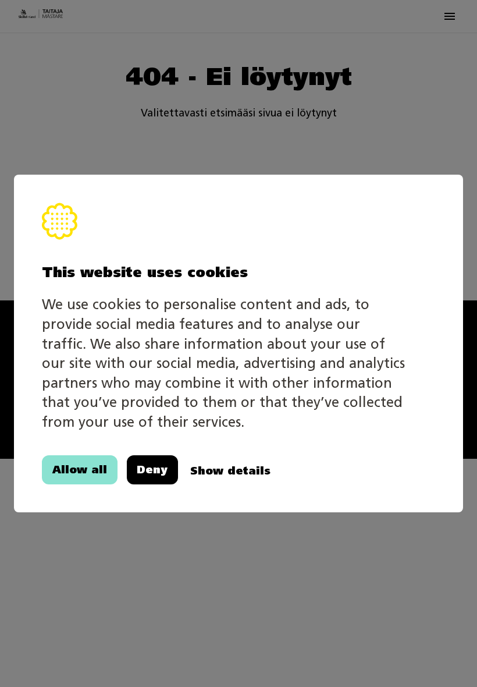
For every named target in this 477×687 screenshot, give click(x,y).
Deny (152, 469)
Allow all (79, 469)
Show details (230, 471)
